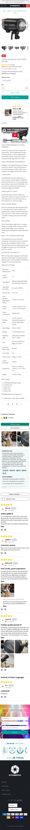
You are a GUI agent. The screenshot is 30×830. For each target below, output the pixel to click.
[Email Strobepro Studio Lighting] (9, 800)
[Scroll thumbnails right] (27, 439)
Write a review (15, 424)
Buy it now (15, 97)
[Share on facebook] (2, 530)
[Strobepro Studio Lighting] (15, 5)
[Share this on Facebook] (12, 404)
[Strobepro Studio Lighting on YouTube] (21, 800)
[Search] (23, 5)
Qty (3, 84)
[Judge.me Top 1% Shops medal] (15, 750)
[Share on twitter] (5, 530)
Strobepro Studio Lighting (16, 826)
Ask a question (15, 428)
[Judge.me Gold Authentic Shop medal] (7, 750)
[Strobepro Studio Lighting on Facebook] (12, 800)
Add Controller (6, 77)
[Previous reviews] (3, 113)
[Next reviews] (27, 113)
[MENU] (1, 5)
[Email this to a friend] (21, 404)
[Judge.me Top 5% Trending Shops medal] (23, 750)
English (11, 805)
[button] (6, 65)
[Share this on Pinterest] (17, 404)
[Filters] (2, 499)
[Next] (27, 29)
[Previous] (3, 29)
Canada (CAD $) (14, 809)
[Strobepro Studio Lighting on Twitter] (18, 800)
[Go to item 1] (9, 439)
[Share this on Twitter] (8, 404)
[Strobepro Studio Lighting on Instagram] (15, 800)
